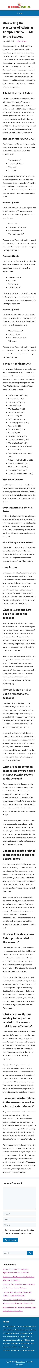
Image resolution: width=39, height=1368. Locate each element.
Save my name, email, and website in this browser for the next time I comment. (19, 1231)
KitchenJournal (8, 1326)
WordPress (19, 1365)
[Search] (30, 1253)
